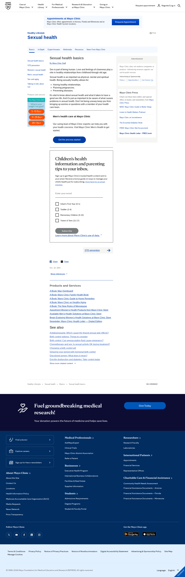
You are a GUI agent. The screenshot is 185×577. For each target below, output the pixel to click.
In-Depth (41, 50)
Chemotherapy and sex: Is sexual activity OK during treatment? (80, 344)
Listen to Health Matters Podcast (132, 112)
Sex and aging (33, 79)
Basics (32, 50)
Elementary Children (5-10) (72, 215)
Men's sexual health (35, 75)
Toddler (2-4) (66, 209)
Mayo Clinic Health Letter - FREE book (136, 133)
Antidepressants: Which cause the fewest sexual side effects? (79, 333)
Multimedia (67, 50)
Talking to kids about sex (35, 85)
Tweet (66, 262)
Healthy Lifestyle (36, 33)
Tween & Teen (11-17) (69, 220)
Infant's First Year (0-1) (70, 204)
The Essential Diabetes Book (131, 123)
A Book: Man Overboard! (61, 291)
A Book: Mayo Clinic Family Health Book (69, 295)
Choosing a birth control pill (63, 348)
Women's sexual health (36, 70)
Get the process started (69, 140)
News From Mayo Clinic (96, 50)
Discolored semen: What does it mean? (68, 356)
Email (56, 201)
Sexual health (42, 37)
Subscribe (67, 230)
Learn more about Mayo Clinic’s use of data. (77, 235)
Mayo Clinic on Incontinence (131, 117)
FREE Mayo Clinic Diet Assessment (134, 128)
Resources (79, 50)
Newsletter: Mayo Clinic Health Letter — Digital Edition (76, 321)
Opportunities (133, 80)
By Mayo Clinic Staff (58, 63)
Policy (122, 80)
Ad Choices (146, 80)
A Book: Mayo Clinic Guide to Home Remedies (72, 298)
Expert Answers (54, 50)
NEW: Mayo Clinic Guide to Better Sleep (135, 107)
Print (154, 33)
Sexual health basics (35, 61)
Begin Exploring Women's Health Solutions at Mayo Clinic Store (80, 317)
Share (55, 262)
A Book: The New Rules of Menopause (68, 306)
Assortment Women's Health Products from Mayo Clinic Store (79, 310)
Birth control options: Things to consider (69, 337)
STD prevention (33, 65)
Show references (58, 274)
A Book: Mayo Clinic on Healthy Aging (68, 302)
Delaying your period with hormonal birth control (73, 352)
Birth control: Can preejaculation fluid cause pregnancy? (76, 340)
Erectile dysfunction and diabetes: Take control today (75, 359)
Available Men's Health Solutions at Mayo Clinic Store (75, 314)
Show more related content (61, 363)
